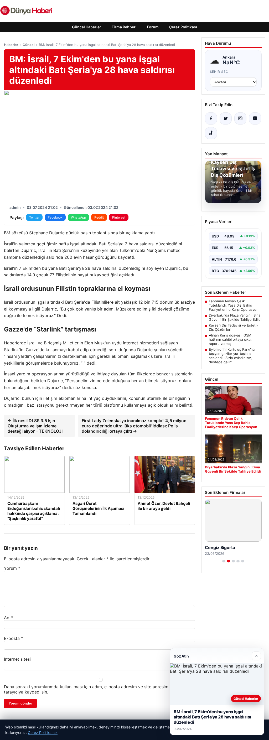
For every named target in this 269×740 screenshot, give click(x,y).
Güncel (28, 45)
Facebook (55, 217)
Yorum (12, 568)
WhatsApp (78, 217)
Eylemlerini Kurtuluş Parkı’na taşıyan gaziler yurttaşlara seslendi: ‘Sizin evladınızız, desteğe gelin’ (232, 355)
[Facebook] (211, 118)
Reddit (99, 217)
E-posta (13, 638)
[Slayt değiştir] (223, 561)
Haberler (11, 45)
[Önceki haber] (241, 169)
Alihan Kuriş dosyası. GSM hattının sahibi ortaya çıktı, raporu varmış (230, 339)
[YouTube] (255, 118)
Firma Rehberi (124, 27)
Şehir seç (219, 72)
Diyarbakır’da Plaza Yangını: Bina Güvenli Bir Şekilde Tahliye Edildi (235, 317)
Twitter (34, 217)
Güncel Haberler (86, 27)
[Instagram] (240, 118)
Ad (8, 617)
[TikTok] (211, 133)
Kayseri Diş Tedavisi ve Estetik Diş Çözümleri (233, 327)
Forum (153, 27)
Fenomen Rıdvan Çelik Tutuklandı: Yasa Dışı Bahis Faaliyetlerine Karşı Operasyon (233, 305)
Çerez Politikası (183, 27)
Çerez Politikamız (43, 732)
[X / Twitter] (226, 118)
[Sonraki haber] (253, 169)
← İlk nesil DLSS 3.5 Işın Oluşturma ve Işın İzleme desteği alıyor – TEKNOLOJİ (35, 426)
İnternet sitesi (17, 659)
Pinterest (118, 217)
